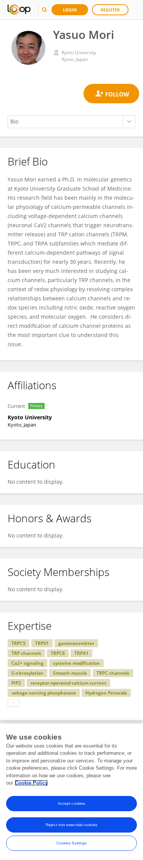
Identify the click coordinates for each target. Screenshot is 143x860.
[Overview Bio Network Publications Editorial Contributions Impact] (71, 122)
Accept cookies (71, 803)
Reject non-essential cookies (71, 825)
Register (110, 10)
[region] (71, 792)
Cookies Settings (71, 843)
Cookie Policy (31, 783)
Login (70, 10)
